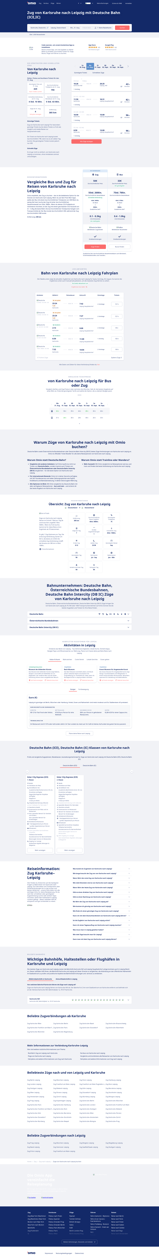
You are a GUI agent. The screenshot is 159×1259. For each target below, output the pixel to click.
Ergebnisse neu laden (78, 287)
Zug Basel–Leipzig (33, 1147)
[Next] (128, 66)
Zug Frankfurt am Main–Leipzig (64, 1084)
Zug (40, 3)
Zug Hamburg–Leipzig (113, 1080)
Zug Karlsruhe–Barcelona (62, 1113)
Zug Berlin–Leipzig (33, 1080)
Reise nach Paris (117, 1219)
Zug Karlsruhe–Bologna (88, 1121)
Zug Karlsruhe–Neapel (61, 1121)
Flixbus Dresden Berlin (57, 1225)
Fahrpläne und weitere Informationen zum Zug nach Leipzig (101, 1059)
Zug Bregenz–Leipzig (87, 1143)
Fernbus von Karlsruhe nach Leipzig (92, 1053)
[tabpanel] (79, 812)
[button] (75, 28)
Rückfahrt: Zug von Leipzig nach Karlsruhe (42, 1053)
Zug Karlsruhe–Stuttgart (88, 1109)
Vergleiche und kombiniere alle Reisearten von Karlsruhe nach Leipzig (104, 1056)
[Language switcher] (89, 3)
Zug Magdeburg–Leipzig (114, 1143)
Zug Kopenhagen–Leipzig (62, 1101)
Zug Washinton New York (37, 1219)
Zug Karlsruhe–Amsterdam (89, 1117)
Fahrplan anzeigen (35, 114)
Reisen (113, 1212)
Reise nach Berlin (117, 1216)
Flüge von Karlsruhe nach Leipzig (39, 1056)
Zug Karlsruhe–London (87, 1105)
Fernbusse (52, 1212)
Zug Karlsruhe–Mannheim (115, 1028)
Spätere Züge (115, 358)
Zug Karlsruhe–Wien (34, 1023)
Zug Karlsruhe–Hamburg (62, 1105)
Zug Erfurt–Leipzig (33, 1151)
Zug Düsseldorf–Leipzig (88, 1092)
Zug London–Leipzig (34, 1084)
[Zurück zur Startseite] (33, 3)
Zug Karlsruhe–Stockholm (62, 1117)
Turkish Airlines (75, 1219)
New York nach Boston (36, 1225)
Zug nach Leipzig (45, 1162)
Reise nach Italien (117, 1225)
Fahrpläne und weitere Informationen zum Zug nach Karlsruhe (50, 1059)
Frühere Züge (43, 358)
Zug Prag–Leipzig (33, 1101)
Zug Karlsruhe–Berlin (60, 1023)
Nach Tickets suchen (35, 91)
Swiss (71, 1225)
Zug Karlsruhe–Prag (113, 1121)
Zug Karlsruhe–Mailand (114, 1109)
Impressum (49, 1253)
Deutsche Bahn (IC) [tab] (89, 765)
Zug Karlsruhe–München (35, 1032)
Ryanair (72, 1216)
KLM (71, 1228)
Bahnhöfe (31, 1228)
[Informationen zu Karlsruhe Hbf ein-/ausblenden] (128, 1000)
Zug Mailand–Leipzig (60, 1088)
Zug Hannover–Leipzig (61, 1147)
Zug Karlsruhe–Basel (87, 1023)
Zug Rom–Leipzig (112, 1084)
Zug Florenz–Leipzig (60, 1092)
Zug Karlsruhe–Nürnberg (36, 1121)
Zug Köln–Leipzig (85, 1088)
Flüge (52, 3)
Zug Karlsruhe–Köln (34, 1113)
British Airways (74, 1222)
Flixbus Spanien (54, 1219)
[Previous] (51, 404)
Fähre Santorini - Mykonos (99, 1216)
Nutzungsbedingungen (64, 1253)
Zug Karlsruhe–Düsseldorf (89, 1028)
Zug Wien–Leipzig (33, 1092)
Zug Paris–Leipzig (86, 1080)
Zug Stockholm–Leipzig (114, 1092)
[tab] (80, 72)
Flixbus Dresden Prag (56, 1222)
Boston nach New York (36, 1222)
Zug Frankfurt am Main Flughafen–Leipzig (94, 1084)
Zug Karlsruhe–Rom (60, 1109)
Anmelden (128, 3)
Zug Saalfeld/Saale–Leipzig (89, 1147)
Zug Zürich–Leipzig (59, 1097)
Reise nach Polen (117, 1222)
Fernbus (46, 3)
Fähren (58, 3)
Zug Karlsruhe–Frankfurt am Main (117, 1105)
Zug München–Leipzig (61, 1080)
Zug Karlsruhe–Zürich (113, 1117)
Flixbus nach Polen (55, 1216)
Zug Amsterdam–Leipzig (35, 1097)
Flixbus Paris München (57, 1228)
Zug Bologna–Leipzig (113, 1097)
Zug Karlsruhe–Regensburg (63, 1032)
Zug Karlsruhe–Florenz (113, 1113)
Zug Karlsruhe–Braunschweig (116, 1023)
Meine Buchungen (102, 3)
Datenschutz (79, 1253)
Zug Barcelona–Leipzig (113, 1088)
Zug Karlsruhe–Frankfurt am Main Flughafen (42, 1028)
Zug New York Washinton (37, 1216)
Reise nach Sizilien (117, 1228)
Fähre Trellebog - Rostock (99, 1224)
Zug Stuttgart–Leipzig (34, 1088)
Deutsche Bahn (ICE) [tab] (70, 765)
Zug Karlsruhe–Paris (60, 1028)
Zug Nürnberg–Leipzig (87, 1097)
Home (29, 1162)
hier (98, 364)
